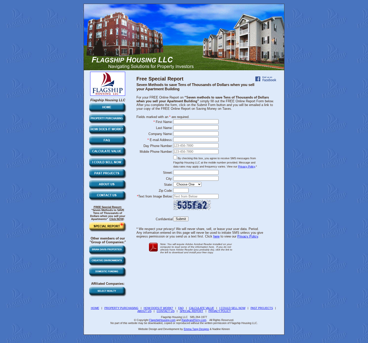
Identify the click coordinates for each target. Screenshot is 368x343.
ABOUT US (144, 311)
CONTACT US (165, 311)
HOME (95, 308)
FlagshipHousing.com (162, 320)
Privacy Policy (246, 166)
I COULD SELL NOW (232, 308)
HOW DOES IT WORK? (158, 308)
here (216, 236)
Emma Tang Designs (196, 329)
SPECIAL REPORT (191, 311)
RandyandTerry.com (193, 320)
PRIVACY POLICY (220, 311)
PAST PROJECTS (262, 308)
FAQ (181, 308)
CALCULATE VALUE (201, 308)
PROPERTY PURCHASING (121, 308)
